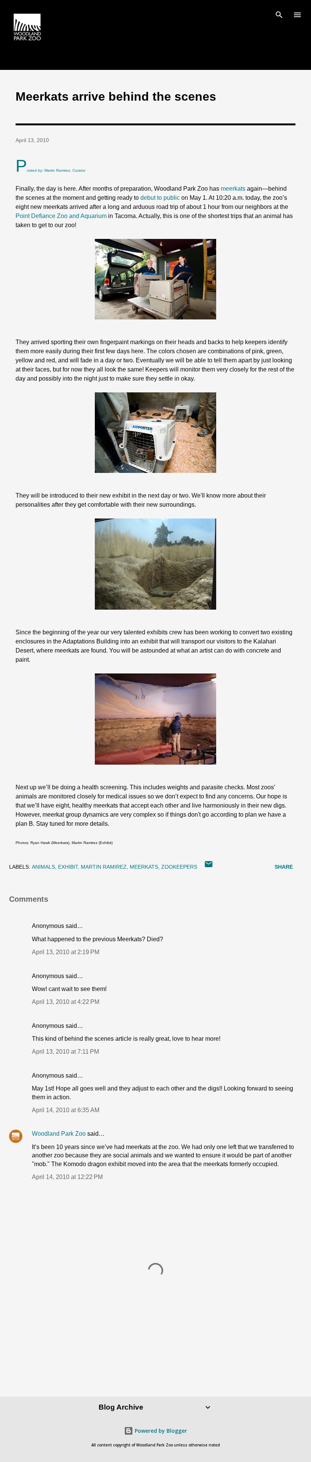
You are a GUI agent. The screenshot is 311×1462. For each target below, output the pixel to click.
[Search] (279, 13)
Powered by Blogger (160, 1430)
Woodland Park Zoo (59, 1133)
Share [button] (284, 867)
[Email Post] (208, 867)
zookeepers (179, 867)
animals (43, 867)
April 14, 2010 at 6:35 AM (65, 1110)
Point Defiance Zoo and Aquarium (61, 216)
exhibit (68, 867)
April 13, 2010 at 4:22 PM (65, 1002)
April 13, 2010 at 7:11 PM (65, 1051)
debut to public (160, 197)
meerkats (233, 188)
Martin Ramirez (104, 867)
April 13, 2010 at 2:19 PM (65, 952)
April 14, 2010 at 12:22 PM (67, 1177)
